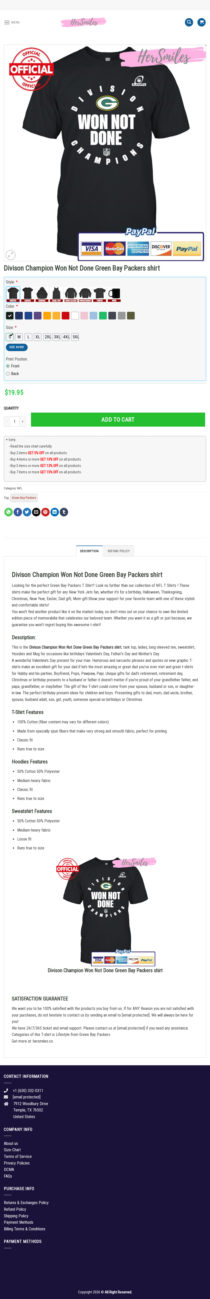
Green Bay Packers (24, 498)
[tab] (89, 551)
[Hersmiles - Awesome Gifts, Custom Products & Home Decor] (105, 22)
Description (89, 551)
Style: (12, 282)
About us (11, 1143)
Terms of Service (18, 1156)
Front (15, 366)
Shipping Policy (16, 1216)
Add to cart (117, 419)
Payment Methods (18, 1222)
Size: (11, 327)
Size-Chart (12, 1149)
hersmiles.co (43, 1041)
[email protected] (136, 1015)
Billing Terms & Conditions (24, 1229)
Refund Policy (119, 551)
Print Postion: (17, 359)
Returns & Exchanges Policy (26, 1202)
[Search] (189, 22)
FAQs (8, 1176)
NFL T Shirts (166, 585)
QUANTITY (12, 408)
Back (15, 373)
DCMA (9, 1169)
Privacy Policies (17, 1163)
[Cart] (201, 22)
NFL (19, 488)
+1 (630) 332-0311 (28, 1090)
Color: (12, 306)
